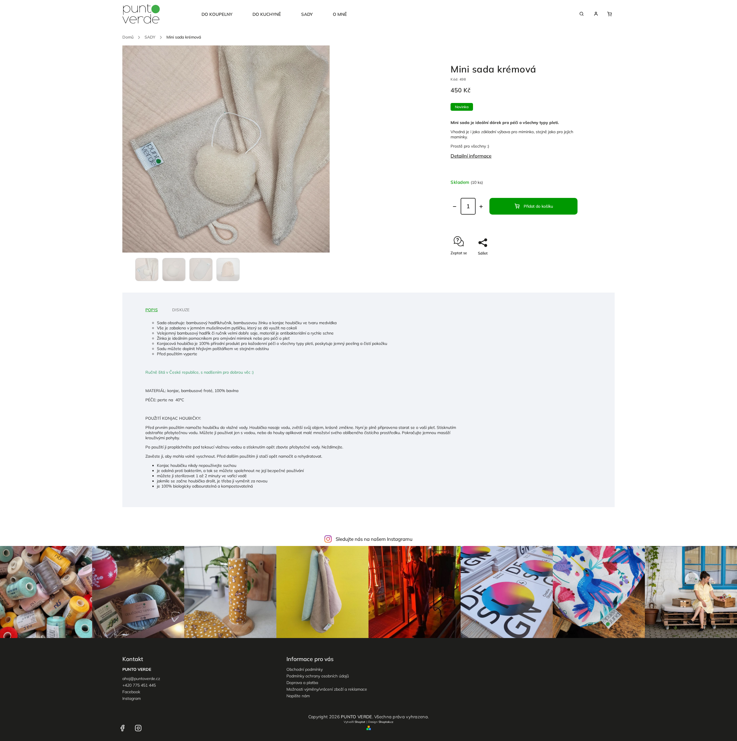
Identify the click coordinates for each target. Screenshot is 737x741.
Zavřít (567, 263)
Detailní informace (471, 156)
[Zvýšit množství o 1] (481, 206)
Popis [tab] (151, 309)
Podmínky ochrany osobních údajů (317, 676)
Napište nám (298, 695)
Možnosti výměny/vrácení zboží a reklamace (326, 689)
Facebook (131, 691)
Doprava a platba (302, 682)
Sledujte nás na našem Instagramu (374, 539)
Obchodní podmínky (304, 669)
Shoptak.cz (386, 722)
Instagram (131, 698)
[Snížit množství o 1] (454, 206)
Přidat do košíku (538, 206)
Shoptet (360, 722)
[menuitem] (222, 14)
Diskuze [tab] (180, 309)
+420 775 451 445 (139, 685)
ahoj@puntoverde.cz (141, 678)
